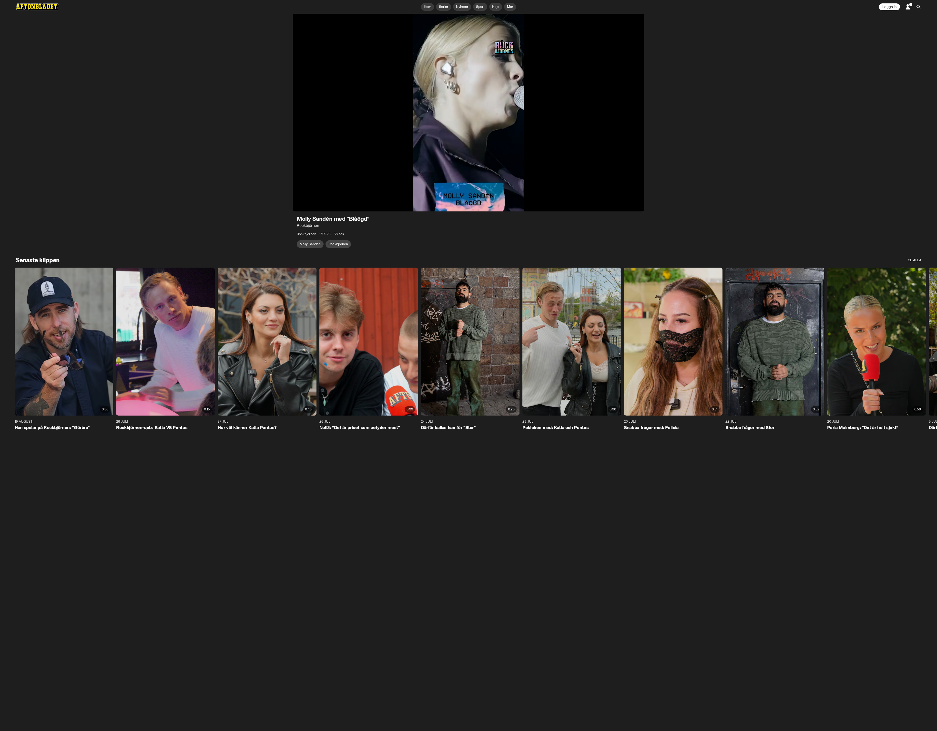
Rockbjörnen (338, 244)
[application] (468, 112)
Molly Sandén (310, 244)
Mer (510, 7)
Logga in (889, 7)
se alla (914, 260)
